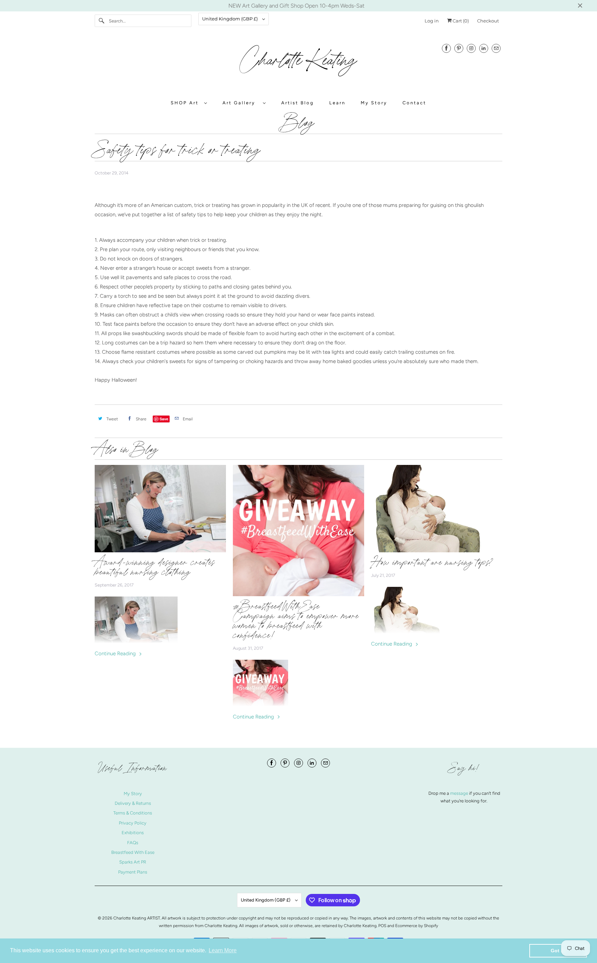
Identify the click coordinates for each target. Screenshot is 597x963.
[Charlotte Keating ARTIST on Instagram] (471, 48)
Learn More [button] (223, 950)
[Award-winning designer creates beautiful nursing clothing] (160, 508)
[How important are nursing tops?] (436, 508)
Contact (414, 102)
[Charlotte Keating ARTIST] (298, 64)
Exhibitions (133, 832)
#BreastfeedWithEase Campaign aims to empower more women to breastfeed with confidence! (296, 620)
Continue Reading (116, 653)
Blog (298, 124)
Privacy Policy (132, 823)
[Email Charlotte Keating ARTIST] (496, 48)
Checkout (488, 20)
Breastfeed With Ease (132, 852)
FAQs (132, 842)
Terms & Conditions (132, 813)
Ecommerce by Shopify (416, 925)
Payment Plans (132, 872)
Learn (337, 102)
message (459, 793)
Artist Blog (297, 102)
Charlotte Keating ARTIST (136, 918)
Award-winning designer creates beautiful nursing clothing (155, 567)
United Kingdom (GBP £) (230, 18)
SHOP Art (186, 102)
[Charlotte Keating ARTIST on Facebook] (446, 48)
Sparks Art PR (132, 862)
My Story (374, 102)
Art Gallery (240, 102)
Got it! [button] (558, 950)
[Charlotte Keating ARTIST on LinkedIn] (483, 48)
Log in (432, 20)
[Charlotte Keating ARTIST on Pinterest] (458, 48)
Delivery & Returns (133, 803)
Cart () (460, 20)
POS (382, 925)
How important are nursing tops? (432, 562)
